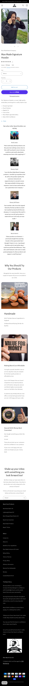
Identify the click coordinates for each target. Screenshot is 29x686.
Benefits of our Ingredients (10, 545)
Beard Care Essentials (8, 520)
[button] (2, 5)
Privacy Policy (6, 560)
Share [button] (4, 121)
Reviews (5, 572)
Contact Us (5, 538)
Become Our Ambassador (9, 568)
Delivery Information (8, 564)
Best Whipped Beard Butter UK (11, 516)
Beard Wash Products (8, 523)
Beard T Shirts (6, 527)
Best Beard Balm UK (8, 508)
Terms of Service (7, 557)
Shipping (8, 67)
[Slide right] (18, 46)
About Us (5, 541)
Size (2, 70)
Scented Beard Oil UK (8, 575)
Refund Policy (6, 553)
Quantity (3, 77)
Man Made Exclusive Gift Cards (11, 549)
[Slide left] (11, 46)
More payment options (14, 96)
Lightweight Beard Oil (8, 512)
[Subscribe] (24, 498)
